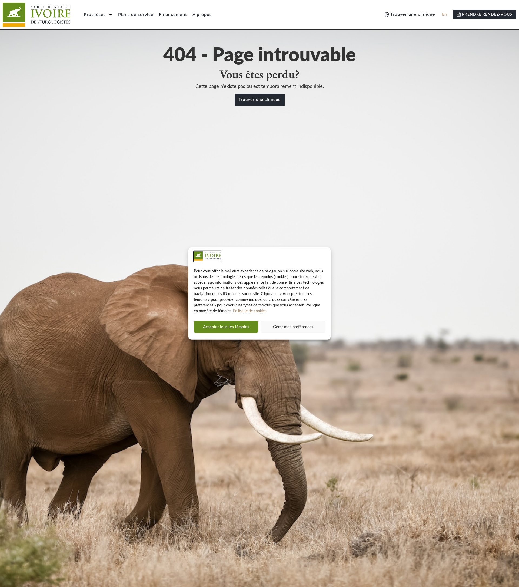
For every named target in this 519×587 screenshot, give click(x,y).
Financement (173, 14)
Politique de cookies (249, 311)
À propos (202, 14)
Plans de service (136, 14)
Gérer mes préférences (293, 327)
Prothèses (95, 14)
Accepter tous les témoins (226, 327)
